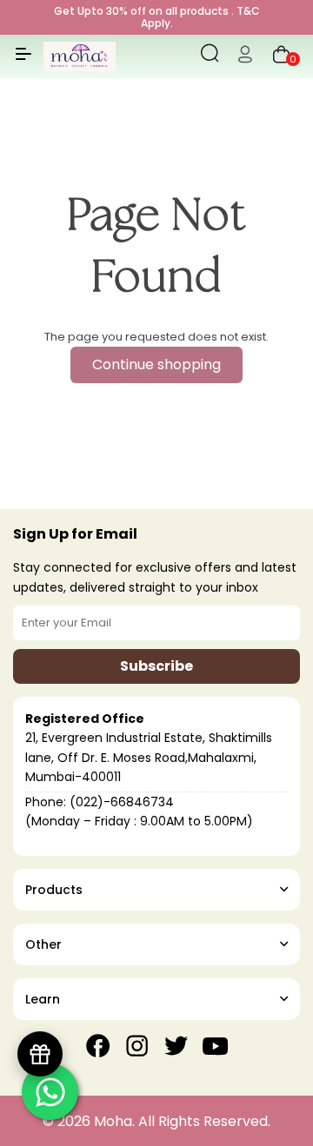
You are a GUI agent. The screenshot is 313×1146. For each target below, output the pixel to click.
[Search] (210, 56)
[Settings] (245, 56)
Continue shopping (156, 364)
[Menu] (23, 60)
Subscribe (156, 666)
